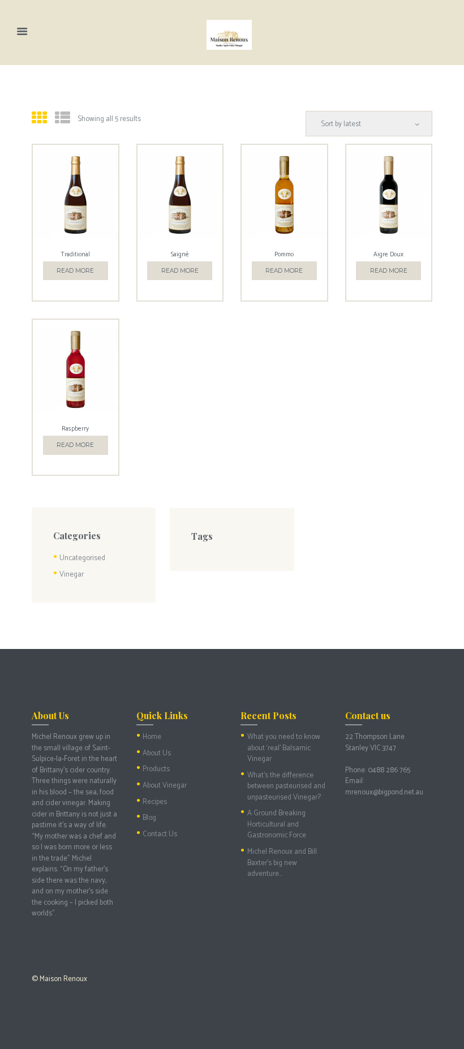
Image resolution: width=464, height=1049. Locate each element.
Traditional (75, 255)
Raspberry (75, 429)
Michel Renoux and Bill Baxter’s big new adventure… (282, 863)
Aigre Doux (388, 255)
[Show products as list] (62, 119)
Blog (149, 818)
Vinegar (71, 575)
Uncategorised (82, 558)
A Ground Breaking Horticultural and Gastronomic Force (276, 824)
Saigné (180, 255)
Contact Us (160, 834)
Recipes (155, 802)
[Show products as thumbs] (39, 119)
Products (156, 769)
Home (152, 737)
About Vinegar (165, 786)
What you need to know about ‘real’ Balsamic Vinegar (283, 748)
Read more (75, 270)
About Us (157, 753)
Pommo (284, 255)
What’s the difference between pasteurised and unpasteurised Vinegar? (286, 786)
